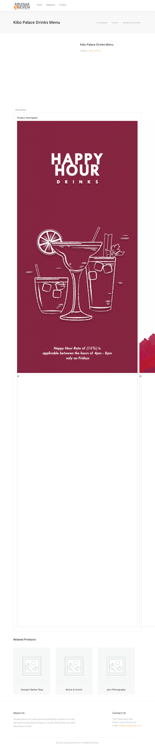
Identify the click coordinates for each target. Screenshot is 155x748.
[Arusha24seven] (22, 6)
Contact (62, 5)
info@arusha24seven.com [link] (130, 725)
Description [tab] (21, 110)
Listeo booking (94, 51)
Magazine (50, 5)
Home (39, 5)
